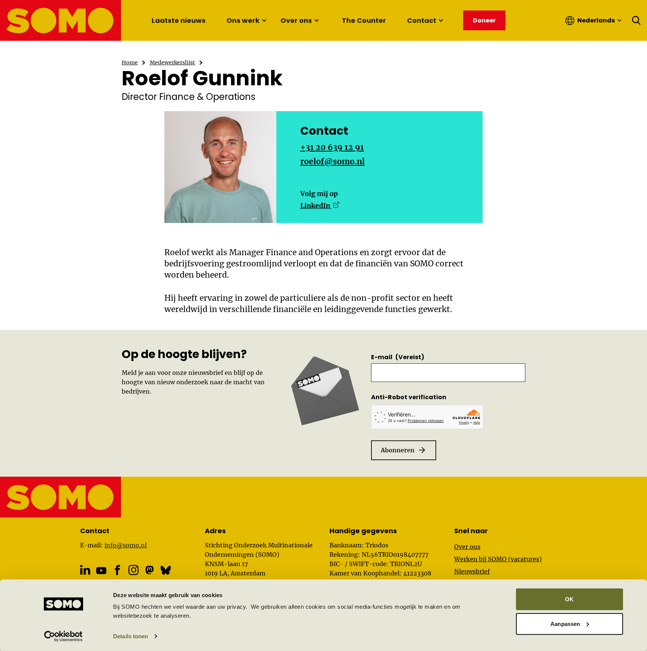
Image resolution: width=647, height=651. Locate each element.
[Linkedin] (85, 570)
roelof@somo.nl (332, 161)
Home (130, 62)
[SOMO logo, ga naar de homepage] (61, 20)
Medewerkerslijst (172, 62)
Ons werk (243, 20)
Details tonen (130, 636)
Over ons (296, 20)
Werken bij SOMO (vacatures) (498, 559)
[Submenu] (263, 20)
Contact (421, 20)
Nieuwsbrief (472, 571)
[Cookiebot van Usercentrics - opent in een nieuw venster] (63, 636)
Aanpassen (565, 623)
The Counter (364, 20)
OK (569, 599)
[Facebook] (117, 570)
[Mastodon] (150, 570)
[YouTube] (101, 570)
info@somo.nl (125, 545)
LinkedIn (319, 205)
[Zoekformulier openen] (636, 21)
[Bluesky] (166, 570)
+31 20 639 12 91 (332, 147)
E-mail (397, 357)
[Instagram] (133, 570)
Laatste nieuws (179, 20)
